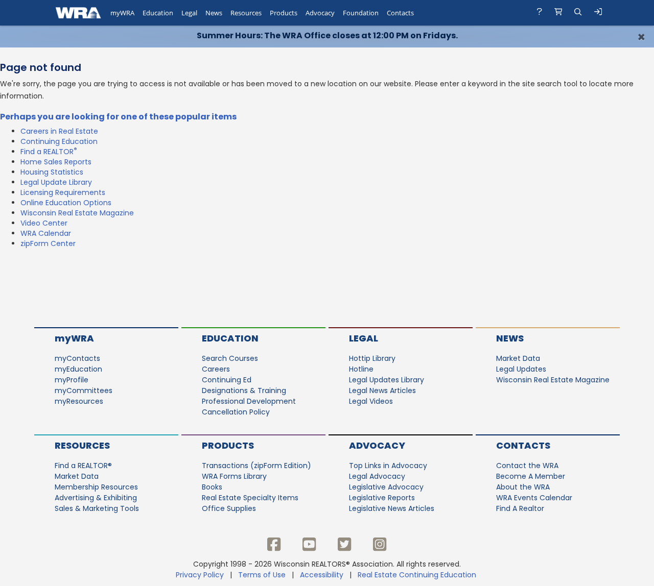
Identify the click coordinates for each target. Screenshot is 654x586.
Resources (82, 445)
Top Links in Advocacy (388, 465)
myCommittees (83, 390)
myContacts (77, 358)
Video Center (43, 223)
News (510, 338)
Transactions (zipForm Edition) (256, 465)
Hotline (361, 369)
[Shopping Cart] (558, 13)
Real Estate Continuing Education (418, 575)
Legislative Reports (382, 498)
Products (228, 445)
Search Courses (230, 358)
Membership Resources (96, 487)
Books (212, 487)
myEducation (78, 369)
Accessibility (321, 575)
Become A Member (530, 476)
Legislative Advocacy (386, 487)
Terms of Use (262, 575)
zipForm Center (48, 243)
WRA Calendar (45, 233)
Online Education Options (65, 203)
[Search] (578, 13)
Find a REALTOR (48, 151)
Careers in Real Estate (59, 131)
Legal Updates (521, 369)
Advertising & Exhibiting (96, 498)
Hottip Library (372, 358)
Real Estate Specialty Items (250, 498)
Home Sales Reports (55, 162)
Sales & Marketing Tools (97, 508)
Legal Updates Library (386, 380)
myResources (79, 401)
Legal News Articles (382, 390)
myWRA (74, 338)
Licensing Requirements (62, 192)
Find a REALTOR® (83, 465)
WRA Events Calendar (534, 498)
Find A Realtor (520, 508)
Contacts (523, 445)
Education (230, 338)
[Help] (539, 13)
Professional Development (249, 401)
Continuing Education (59, 141)
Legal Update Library (56, 182)
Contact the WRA (527, 465)
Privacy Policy (200, 575)
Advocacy (377, 445)
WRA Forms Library (234, 476)
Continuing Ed (226, 380)
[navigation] (327, 13)
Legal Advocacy (377, 476)
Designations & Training (244, 390)
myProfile (71, 380)
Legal (363, 338)
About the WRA (523, 487)
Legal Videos (371, 401)
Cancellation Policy (236, 412)
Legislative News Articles (391, 508)
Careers (216, 369)
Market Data (518, 358)
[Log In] (598, 13)
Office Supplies (229, 508)
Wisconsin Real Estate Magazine (77, 213)
